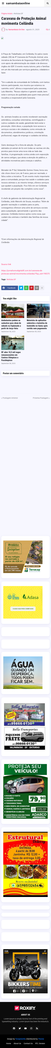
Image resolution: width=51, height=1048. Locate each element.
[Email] (37, 288)
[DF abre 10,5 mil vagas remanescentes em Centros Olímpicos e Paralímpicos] (12, 343)
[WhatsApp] (26, 288)
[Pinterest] (31, 288)
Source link (6, 264)
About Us (17, 1043)
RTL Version (40, 1043)
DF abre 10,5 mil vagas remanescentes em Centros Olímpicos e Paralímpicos (11, 356)
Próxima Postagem (40, 398)
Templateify (20, 1039)
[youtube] (25, 1028)
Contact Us (28, 1043)
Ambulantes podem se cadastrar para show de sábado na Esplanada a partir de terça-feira (11, 324)
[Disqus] (25, 431)
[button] (3, 3)
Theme (41, 1039)
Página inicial (6, 13)
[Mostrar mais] (42, 288)
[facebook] (14, 1028)
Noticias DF (18, 13)
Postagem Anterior (10, 398)
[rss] (37, 1028)
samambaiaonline (18, 3)
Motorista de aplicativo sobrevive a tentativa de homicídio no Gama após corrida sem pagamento (37, 324)
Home (8, 1043)
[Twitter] (21, 288)
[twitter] (20, 1028)
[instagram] (31, 1028)
